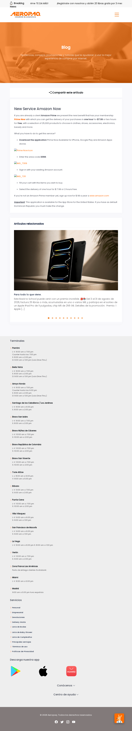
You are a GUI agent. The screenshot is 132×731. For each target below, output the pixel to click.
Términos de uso (20, 646)
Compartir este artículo (67, 92)
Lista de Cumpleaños (22, 637)
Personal (16, 607)
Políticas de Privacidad (23, 651)
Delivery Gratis (19, 622)
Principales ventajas (21, 642)
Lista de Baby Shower (22, 632)
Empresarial (17, 612)
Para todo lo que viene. (27, 294)
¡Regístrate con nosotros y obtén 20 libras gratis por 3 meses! (82, 3)
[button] (49, 318)
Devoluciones (18, 617)
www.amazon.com (99, 195)
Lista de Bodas (19, 626)
